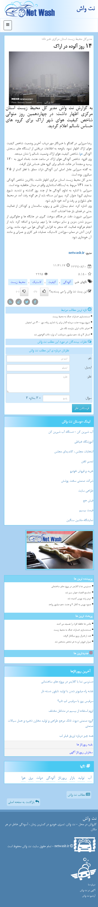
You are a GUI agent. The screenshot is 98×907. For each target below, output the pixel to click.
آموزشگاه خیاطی (83, 441)
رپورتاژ (62, 778)
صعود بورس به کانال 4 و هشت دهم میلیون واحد (70, 604)
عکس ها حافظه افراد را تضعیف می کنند (74, 624)
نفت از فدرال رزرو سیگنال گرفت (77, 636)
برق (30, 778)
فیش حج (88, 500)
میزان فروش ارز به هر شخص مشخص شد (73, 642)
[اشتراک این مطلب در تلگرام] (18, 302)
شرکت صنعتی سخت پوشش (77, 480)
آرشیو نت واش (88, 896)
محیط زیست (17, 282)
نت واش (85, 8)
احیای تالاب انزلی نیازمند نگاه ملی (75, 328)
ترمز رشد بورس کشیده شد (79, 599)
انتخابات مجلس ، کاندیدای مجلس (73, 451)
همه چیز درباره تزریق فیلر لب (76, 735)
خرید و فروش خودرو (81, 471)
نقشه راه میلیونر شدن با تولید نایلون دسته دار (67, 691)
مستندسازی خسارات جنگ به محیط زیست (71, 317)
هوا (81, 153)
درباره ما (91, 885)
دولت (39, 778)
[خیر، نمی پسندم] (24, 292)
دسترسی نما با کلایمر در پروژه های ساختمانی (71, 586)
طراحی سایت (85, 490)
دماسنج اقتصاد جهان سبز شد (78, 593)
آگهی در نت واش (87, 890)
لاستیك (36, 282)
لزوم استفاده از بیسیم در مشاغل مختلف (71, 711)
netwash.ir (77, 253)
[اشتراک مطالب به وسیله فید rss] (10, 302)
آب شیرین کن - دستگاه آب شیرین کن (70, 432)
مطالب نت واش (77, 794)
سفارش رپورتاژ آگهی (81, 752)
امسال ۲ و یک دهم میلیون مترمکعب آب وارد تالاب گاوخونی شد (62, 335)
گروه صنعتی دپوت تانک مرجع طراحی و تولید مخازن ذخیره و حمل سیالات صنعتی (50, 723)
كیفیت (52, 282)
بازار (72, 778)
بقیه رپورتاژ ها (85, 744)
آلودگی (67, 282)
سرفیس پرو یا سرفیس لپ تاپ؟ (75, 701)
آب (89, 778)
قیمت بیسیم (86, 510)
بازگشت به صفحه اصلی (21, 802)
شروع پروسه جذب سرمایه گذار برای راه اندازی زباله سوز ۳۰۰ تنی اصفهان (57, 323)
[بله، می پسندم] (44, 292)
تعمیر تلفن (87, 461)
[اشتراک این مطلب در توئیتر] (26, 302)
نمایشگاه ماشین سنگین (79, 520)
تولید (81, 778)
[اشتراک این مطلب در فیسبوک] (35, 302)
